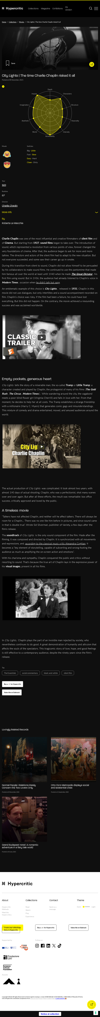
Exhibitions (58, 9)
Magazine (45, 9)
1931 (4, 185)
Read (27, 907)
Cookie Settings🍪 (61, 998)
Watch (28, 910)
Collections (33, 9)
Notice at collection (50, 1014)
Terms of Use (34, 998)
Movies (21, 22)
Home (4, 22)
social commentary (30, 673)
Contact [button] (53, 900)
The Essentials (10, 673)
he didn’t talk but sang (48, 282)
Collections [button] (31, 900)
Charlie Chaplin (10, 206)
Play (27, 913)
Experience (30, 916)
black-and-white (51, 673)
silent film (68, 673)
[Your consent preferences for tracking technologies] (95, 1012)
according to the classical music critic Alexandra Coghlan (55, 543)
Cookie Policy (51, 998)
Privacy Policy (42, 998)
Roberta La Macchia (12, 223)
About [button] (5, 900)
